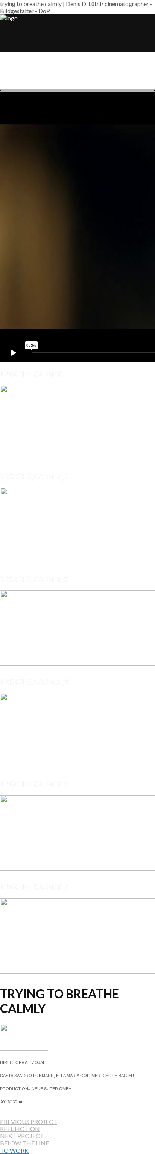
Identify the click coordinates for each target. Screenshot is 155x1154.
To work (14, 1150)
